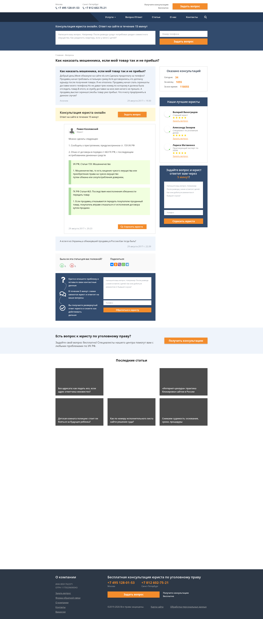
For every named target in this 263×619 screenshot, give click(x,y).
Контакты (192, 17)
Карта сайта (157, 606)
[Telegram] (127, 264)
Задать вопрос (190, 6)
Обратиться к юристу (127, 310)
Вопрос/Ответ (133, 17)
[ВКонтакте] (112, 264)
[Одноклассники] (115, 264)
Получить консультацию (186, 341)
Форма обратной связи (67, 597)
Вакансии (60, 611)
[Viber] (119, 264)
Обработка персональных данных (188, 606)
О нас (173, 17)
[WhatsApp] (123, 264)
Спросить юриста (133, 226)
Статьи (156, 17)
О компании (61, 602)
